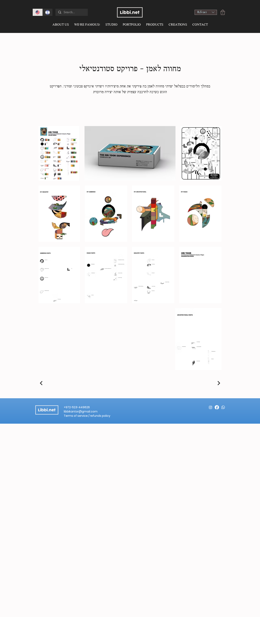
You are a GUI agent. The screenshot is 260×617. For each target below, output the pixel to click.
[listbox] (206, 12)
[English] (37, 12)
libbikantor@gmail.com (81, 411)
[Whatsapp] (223, 407)
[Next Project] (218, 383)
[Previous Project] (42, 383)
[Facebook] (217, 407)
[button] (206, 12)
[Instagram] (210, 407)
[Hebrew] (47, 12)
